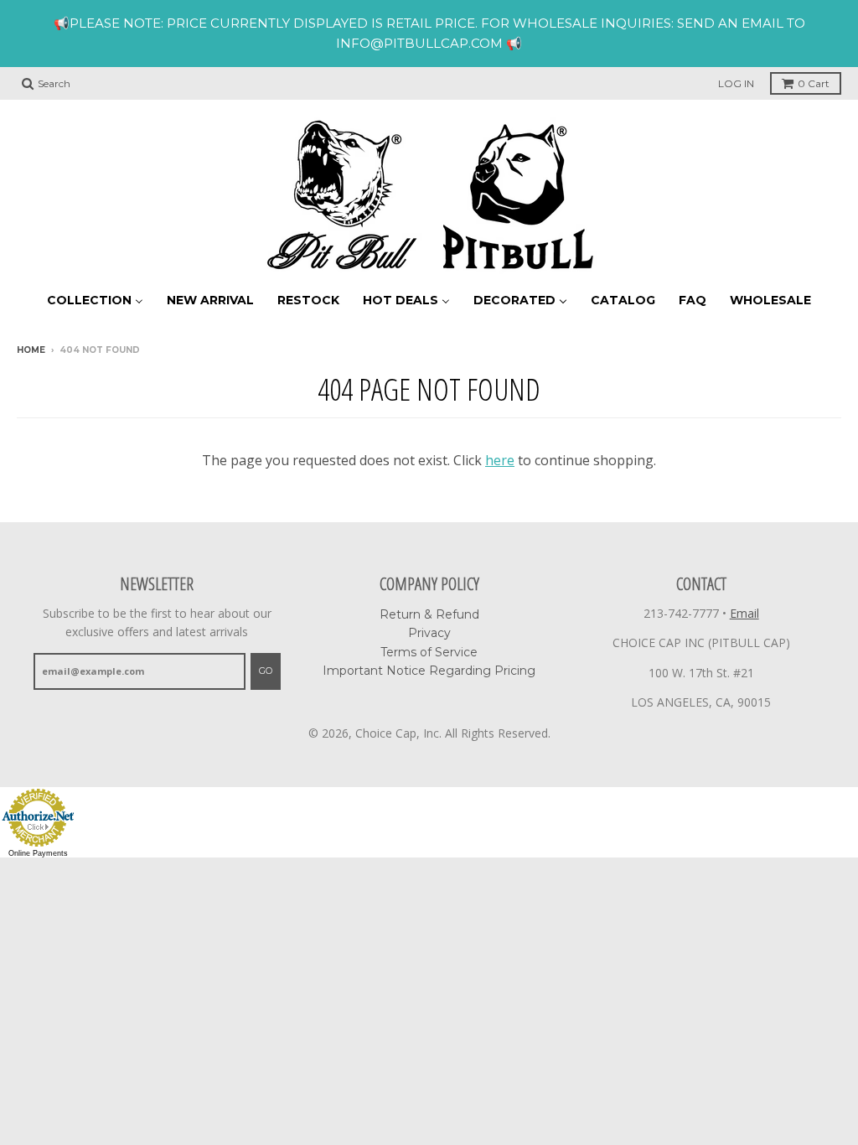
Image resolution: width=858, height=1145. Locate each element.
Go (265, 670)
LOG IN (736, 83)
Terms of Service (429, 652)
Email (744, 613)
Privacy (429, 632)
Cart (814, 83)
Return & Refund (429, 614)
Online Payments (38, 853)
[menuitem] (95, 299)
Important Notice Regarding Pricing (429, 670)
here (499, 460)
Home (31, 350)
